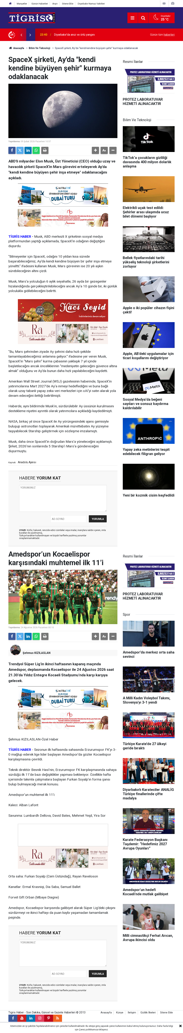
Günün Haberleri (39, 3)
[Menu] (132, 18)
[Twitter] (20, 150)
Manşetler (22, 3)
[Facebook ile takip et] (12, 1018)
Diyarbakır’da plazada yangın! (72, 34)
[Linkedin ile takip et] (30, 1018)
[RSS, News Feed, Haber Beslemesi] (57, 1018)
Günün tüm (162, 34)
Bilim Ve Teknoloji (39, 48)
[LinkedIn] (28, 150)
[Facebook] (12, 150)
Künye (119, 1012)
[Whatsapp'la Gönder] (36, 150)
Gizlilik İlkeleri (148, 1012)
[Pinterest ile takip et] (48, 1018)
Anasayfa (18, 48)
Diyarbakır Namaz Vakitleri (91, 3)
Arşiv (55, 3)
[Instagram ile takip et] (39, 1018)
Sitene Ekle (67, 3)
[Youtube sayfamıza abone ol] (21, 1018)
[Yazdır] (44, 150)
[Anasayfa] (10, 3)
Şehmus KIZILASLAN (36, 653)
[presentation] (21, 35)
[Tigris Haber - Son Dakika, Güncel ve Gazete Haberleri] (31, 17)
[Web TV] (164, 3)
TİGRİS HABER (19, 236)
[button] (95, 150)
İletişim (132, 1012)
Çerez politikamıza (88, 1029)
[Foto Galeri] (173, 3)
